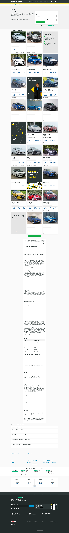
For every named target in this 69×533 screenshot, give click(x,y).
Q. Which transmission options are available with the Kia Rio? (22, 437)
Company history (36, 523)
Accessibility (28, 523)
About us (35, 521)
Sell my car (34, 1)
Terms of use (44, 522)
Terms (43, 521)
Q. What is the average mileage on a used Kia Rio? (20, 434)
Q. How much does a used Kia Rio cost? (18, 427)
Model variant (38, 14)
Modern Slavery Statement (54, 522)
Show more (34, 464)
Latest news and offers (14, 504)
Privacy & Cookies (44, 523)
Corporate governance (53, 523)
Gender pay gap (52, 521)
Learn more (37, 506)
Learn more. (24, 500)
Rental (45, 1)
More (52, 1)
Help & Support (29, 521)
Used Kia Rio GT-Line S (15, 453)
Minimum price (38, 18)
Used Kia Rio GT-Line (30, 453)
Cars (30, 1)
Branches (41, 1)
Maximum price (49, 18)
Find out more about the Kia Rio (16, 20)
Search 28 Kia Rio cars (34, 236)
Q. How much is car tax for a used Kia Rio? (18, 432)
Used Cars (15, 4)
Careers (35, 522)
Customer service (29, 522)
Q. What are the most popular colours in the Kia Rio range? (21, 444)
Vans (37, 1)
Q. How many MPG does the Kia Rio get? (18, 429)
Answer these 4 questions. (40, 530)
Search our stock (14, 231)
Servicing (48, 1)
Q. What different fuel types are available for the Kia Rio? (21, 439)
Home (12, 4)
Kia (18, 4)
